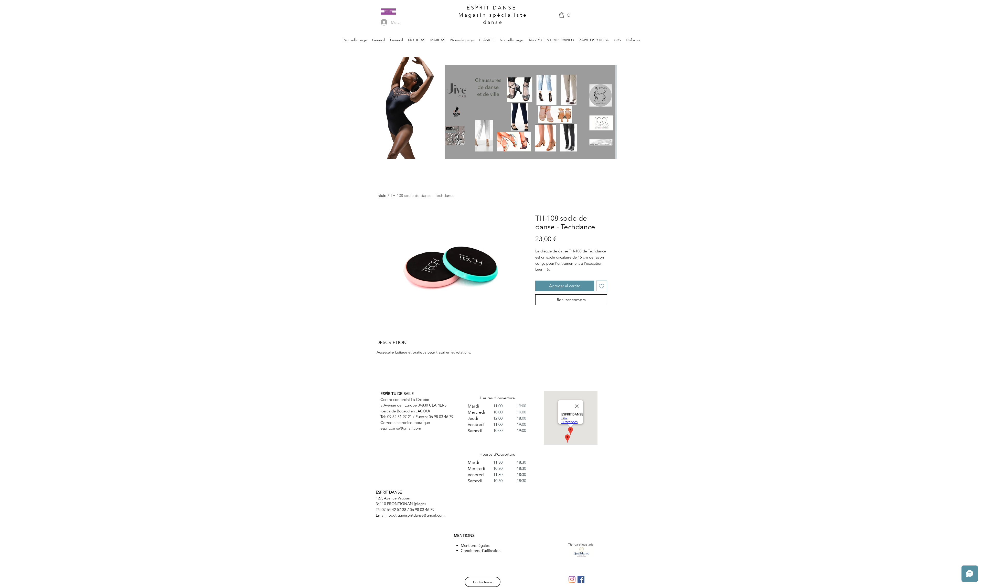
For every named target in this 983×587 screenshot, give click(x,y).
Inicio (382, 195)
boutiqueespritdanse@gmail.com (417, 515)
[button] (561, 15)
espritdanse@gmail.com (400, 428)
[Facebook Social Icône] (581, 579)
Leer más (542, 269)
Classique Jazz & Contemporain (479, 79)
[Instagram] (572, 579)
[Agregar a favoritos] (601, 286)
